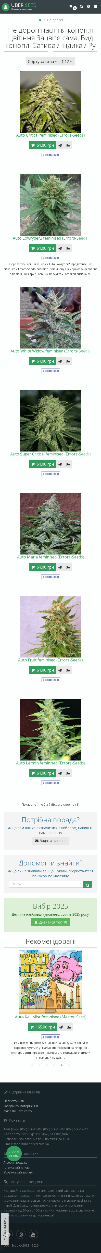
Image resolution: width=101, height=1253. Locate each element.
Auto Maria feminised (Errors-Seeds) (50, 557)
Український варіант (18, 1172)
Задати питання (52, 840)
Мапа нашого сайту (18, 1111)
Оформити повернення (21, 1106)
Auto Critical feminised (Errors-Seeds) (50, 135)
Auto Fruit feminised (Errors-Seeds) (50, 660)
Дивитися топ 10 (52, 922)
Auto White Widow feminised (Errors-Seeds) (51, 351)
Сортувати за (41, 61)
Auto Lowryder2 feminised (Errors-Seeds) (50, 238)
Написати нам (14, 1101)
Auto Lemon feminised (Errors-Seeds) (50, 763)
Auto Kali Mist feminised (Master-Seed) (50, 1017)
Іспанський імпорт (17, 1167)
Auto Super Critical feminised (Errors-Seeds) (50, 454)
